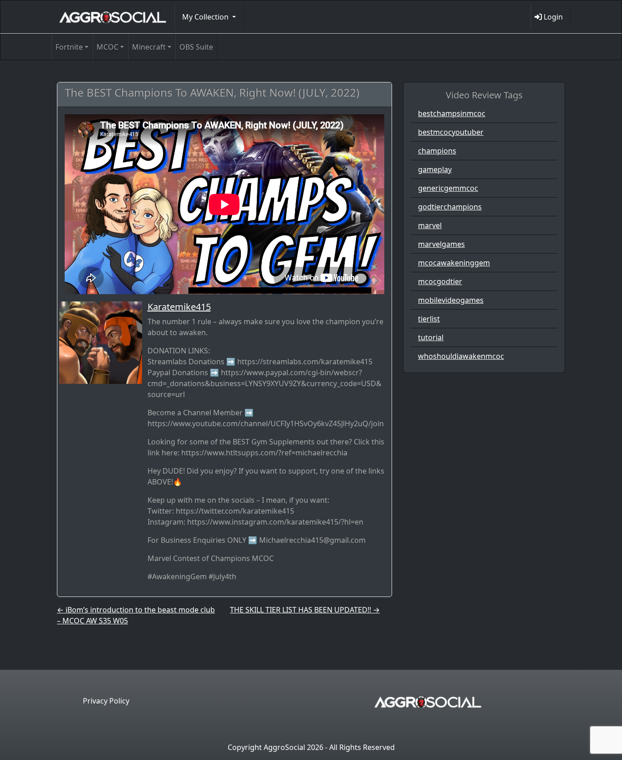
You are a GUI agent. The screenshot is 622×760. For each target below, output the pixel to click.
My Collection (206, 17)
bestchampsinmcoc (451, 113)
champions (437, 151)
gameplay (435, 169)
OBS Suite (196, 47)
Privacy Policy (106, 701)
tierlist (429, 319)
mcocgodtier (440, 281)
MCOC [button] (107, 47)
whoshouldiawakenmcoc (461, 356)
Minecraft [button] (149, 47)
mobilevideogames (451, 300)
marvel (430, 225)
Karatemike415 (179, 307)
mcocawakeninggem (454, 263)
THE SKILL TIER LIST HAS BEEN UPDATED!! (305, 610)
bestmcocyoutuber (451, 132)
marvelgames (441, 244)
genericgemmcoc (448, 188)
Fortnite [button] (69, 47)
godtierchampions (450, 207)
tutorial (431, 337)
